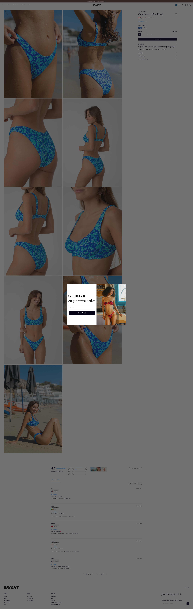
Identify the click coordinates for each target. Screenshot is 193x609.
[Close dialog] (124, 285)
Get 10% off (82, 313)
